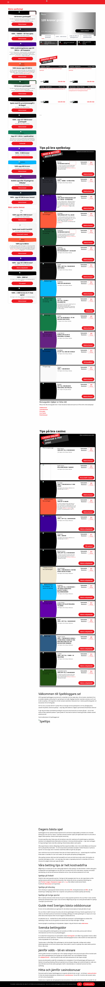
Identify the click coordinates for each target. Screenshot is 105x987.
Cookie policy (88, 984)
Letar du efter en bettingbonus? (74, 36)
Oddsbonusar (43, 407)
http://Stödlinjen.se (18, 55)
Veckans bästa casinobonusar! (87, 36)
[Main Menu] (9, 2)
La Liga (66, 882)
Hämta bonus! (22, 24)
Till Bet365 (22, 143)
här (29, 73)
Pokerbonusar (44, 415)
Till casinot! (22, 283)
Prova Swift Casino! (22, 234)
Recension (84, 164)
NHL (87, 890)
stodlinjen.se (25, 72)
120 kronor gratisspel (48, 36)
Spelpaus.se (22, 21)
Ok (79, 984)
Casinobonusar (44, 409)
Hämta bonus (22, 93)
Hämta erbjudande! (22, 268)
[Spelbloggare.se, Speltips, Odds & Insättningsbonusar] (52, 2)
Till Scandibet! (88, 362)
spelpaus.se (30, 72)
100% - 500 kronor (61, 36)
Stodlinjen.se (18, 21)
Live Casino (43, 413)
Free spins (42, 411)
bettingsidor (71, 936)
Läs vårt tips (61, 81)
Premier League (45, 882)
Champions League (56, 882)
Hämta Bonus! (88, 396)
